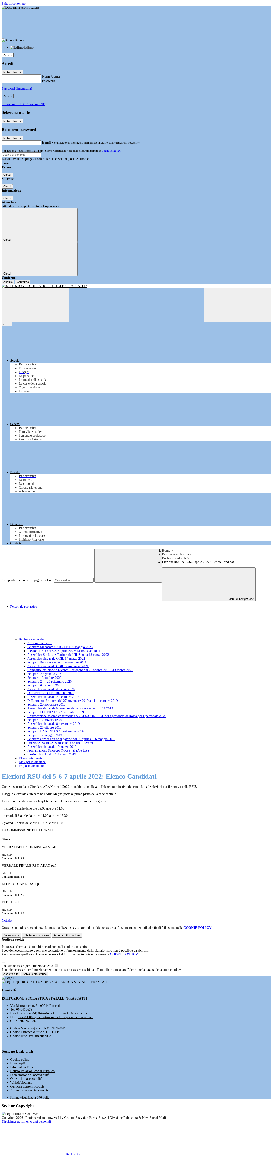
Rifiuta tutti (36, 935)
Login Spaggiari (111, 150)
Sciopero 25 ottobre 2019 (44, 727)
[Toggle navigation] (35, 305)
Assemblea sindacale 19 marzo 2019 (51, 746)
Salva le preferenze (35, 973)
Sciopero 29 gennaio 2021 (45, 674)
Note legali (17, 1063)
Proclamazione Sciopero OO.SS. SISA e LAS (58, 750)
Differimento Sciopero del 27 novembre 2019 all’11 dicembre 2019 (72, 700)
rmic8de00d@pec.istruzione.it (55, 1017)
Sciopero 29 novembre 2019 (46, 704)
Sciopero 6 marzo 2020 (43, 685)
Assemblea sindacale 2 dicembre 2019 (53, 697)
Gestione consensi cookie (27, 1086)
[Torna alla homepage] (136, 286)
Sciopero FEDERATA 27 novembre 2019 (55, 712)
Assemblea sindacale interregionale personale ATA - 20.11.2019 (70, 708)
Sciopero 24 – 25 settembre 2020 (49, 681)
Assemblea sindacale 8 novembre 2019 (53, 723)
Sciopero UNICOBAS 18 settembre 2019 (55, 731)
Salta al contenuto (14, 3)
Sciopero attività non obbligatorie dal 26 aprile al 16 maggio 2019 (71, 739)
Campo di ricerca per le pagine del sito (27, 580)
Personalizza (11, 935)
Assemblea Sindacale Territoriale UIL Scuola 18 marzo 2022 (68, 654)
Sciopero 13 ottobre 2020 (44, 677)
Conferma (23, 281)
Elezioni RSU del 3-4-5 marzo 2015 (51, 754)
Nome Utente (51, 76)
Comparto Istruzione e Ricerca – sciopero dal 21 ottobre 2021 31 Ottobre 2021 (80, 670)
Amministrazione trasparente (29, 1090)
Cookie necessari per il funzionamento (28, 966)
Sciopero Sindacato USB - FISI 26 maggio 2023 (60, 647)
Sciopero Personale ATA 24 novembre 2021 (56, 662)
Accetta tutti (66, 935)
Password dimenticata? (17, 88)
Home (166, 550)
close (6, 324)
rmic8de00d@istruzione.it (54, 1013)
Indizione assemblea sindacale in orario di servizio (60, 743)
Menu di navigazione (241, 599)
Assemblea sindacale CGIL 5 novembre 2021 (58, 666)
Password (48, 81)
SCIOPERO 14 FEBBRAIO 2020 (50, 693)
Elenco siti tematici (31, 758)
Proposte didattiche (31, 766)
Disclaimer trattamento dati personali (26, 1121)
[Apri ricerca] (237, 305)
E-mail (46, 142)
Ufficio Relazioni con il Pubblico (32, 1071)
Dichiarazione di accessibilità (29, 1075)
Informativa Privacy (23, 1067)
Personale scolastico (175, 554)
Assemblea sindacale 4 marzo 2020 (51, 689)
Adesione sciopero (39, 643)
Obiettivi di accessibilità (26, 1078)
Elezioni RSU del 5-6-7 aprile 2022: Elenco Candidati (63, 651)
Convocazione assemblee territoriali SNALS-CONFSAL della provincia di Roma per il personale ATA (96, 716)
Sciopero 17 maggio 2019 (44, 735)
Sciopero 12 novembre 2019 (46, 720)
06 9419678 (24, 1009)
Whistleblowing (21, 1082)
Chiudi (7, 174)
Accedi (7, 55)
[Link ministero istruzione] (20, 7)
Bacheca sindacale (174, 558)
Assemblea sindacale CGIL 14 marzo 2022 (56, 658)
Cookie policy (19, 1059)
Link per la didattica (32, 762)
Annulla (8, 281)
